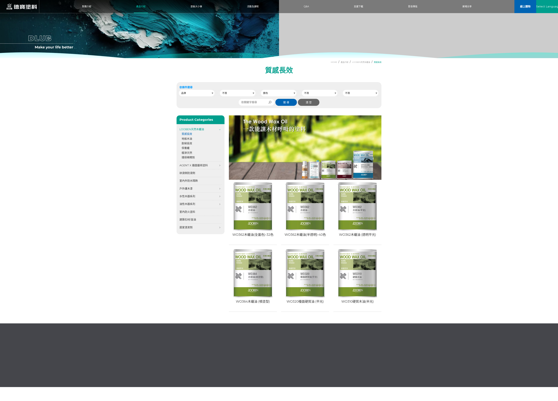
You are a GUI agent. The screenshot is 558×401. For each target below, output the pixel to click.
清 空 (309, 102)
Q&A (255, 366)
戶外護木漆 (186, 188)
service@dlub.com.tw (192, 360)
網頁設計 (358, 385)
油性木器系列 (187, 204)
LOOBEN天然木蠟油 (361, 62)
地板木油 (187, 138)
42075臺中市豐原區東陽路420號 (197, 368)
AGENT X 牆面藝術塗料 (193, 165)
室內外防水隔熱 (188, 180)
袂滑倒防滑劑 (187, 173)
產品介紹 (288, 356)
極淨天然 (187, 152)
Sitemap (376, 385)
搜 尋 (286, 102)
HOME (334, 62)
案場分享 (257, 375)
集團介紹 (257, 356)
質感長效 (377, 62)
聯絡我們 (257, 370)
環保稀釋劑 (188, 157)
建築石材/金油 (187, 219)
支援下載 (288, 366)
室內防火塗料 (187, 212)
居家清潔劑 (186, 227)
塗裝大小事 (258, 361)
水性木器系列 (187, 196)
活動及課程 (289, 361)
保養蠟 (185, 148)
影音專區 (288, 370)
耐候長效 (187, 143)
